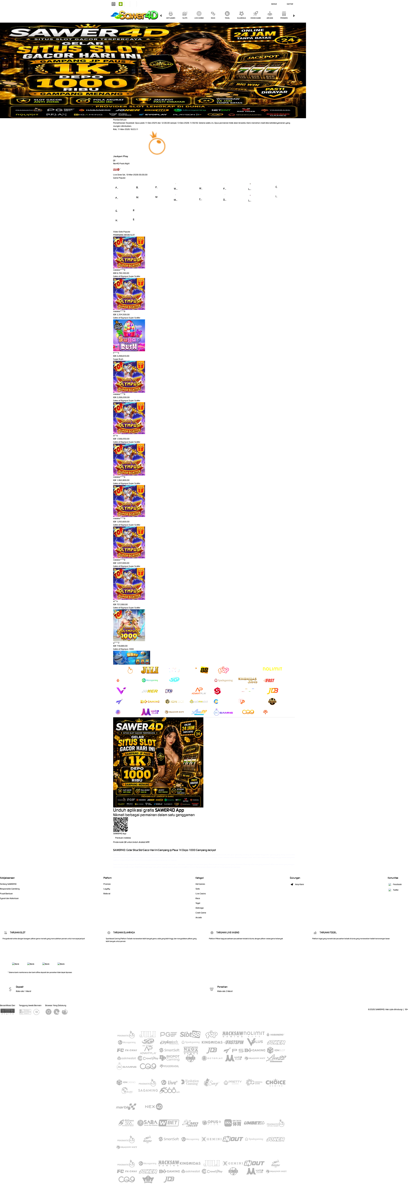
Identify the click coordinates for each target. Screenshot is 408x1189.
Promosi (284, 18)
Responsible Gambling (10, 888)
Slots (184, 18)
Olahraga (241, 18)
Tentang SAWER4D (8, 884)
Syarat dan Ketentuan (9, 898)
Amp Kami (299, 884)
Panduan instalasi (123, 837)
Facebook (397, 884)
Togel (227, 18)
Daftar (290, 4)
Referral (106, 893)
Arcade (270, 18)
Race (213, 18)
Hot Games (170, 18)
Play (125, 156)
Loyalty (106, 888)
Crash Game (256, 18)
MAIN (117, 183)
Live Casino (199, 18)
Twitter (396, 890)
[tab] (125, 670)
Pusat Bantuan (6, 893)
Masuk (274, 4)
